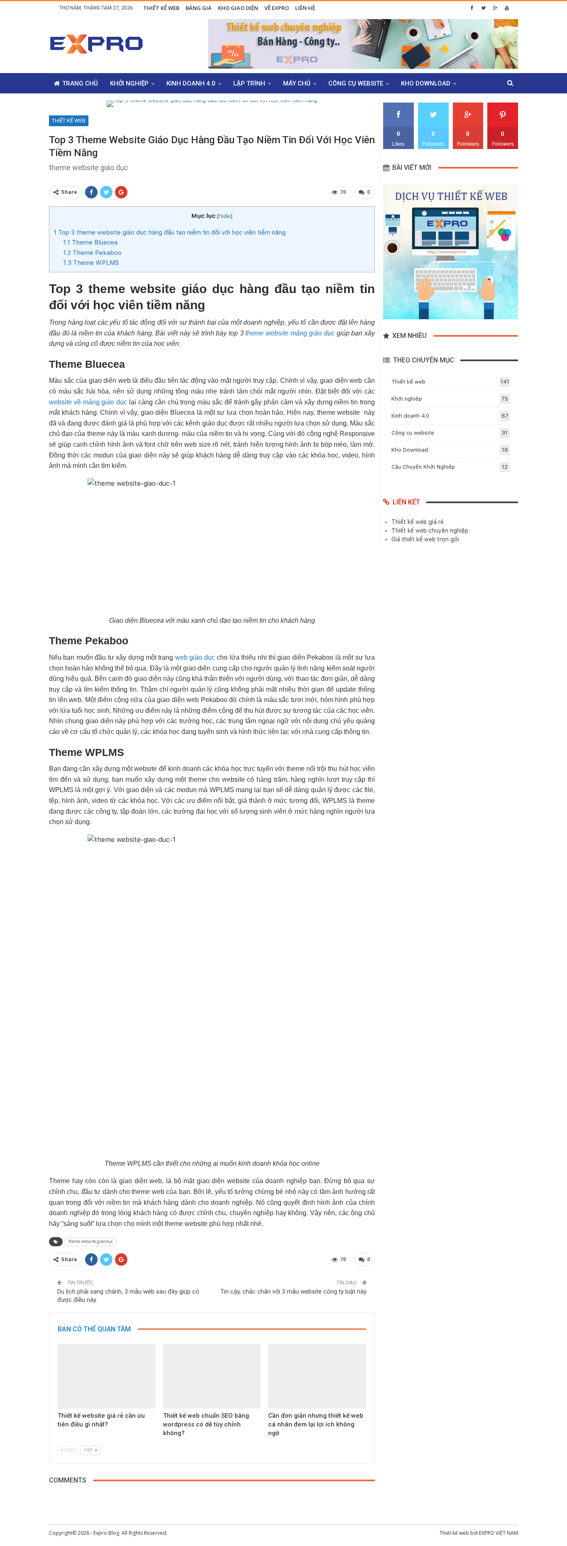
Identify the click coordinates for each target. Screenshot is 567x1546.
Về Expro (276, 8)
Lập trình (249, 83)
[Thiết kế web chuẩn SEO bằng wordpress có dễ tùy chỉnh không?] (212, 1376)
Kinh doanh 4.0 (190, 83)
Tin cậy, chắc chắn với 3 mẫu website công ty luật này (293, 1291)
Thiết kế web (161, 8)
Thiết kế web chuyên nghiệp (429, 530)
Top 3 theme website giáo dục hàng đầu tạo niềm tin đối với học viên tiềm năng (170, 232)
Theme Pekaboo (92, 253)
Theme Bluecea (90, 242)
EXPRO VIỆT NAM (498, 1532)
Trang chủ (80, 83)
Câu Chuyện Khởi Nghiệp (423, 467)
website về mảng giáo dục (88, 402)
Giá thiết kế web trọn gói (425, 539)
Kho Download (425, 83)
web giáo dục (195, 657)
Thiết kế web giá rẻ (417, 522)
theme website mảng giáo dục (290, 333)
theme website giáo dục (90, 1241)
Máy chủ (296, 83)
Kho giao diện (238, 8)
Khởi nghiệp (129, 83)
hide (224, 216)
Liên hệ (305, 8)
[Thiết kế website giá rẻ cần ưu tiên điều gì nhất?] (107, 1376)
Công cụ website (355, 83)
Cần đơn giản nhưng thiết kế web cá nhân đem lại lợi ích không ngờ (315, 1424)
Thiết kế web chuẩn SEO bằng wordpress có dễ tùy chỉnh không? (206, 1424)
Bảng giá (199, 8)
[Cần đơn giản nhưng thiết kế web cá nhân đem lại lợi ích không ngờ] (317, 1376)
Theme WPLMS (91, 263)
